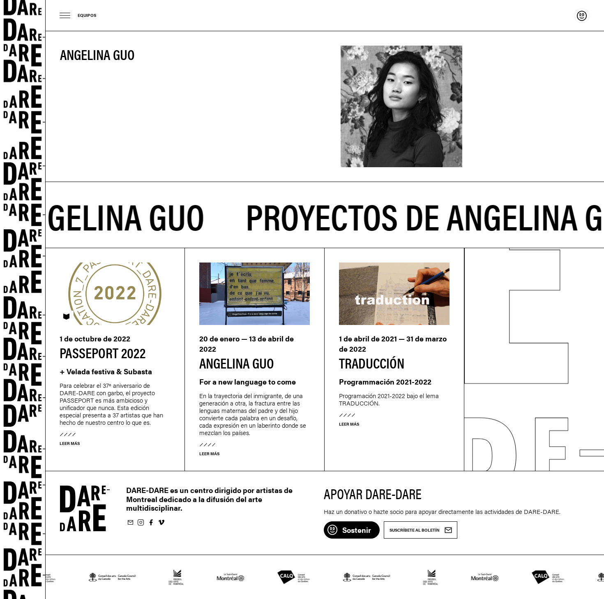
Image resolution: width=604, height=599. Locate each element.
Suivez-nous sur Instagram (140, 522)
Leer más (70, 443)
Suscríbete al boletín (130, 522)
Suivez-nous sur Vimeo (161, 522)
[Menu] (65, 15)
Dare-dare (23, 299)
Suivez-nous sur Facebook (151, 522)
